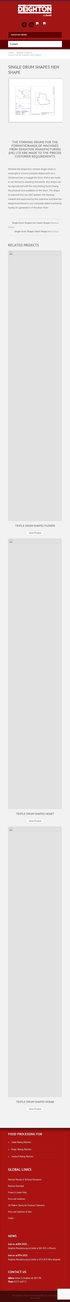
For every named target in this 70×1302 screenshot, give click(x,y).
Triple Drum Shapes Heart (35, 813)
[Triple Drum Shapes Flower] (55, 345)
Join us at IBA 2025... (18, 1244)
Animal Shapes (24, 53)
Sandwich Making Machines (22, 1156)
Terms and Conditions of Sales (20, 1211)
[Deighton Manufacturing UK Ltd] (35, 17)
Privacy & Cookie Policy (17, 1192)
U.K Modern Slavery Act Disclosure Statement (26, 1205)
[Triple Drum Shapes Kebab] (55, 921)
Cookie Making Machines (21, 1142)
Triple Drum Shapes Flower (35, 525)
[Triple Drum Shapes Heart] (55, 633)
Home (11, 53)
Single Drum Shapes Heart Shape (36, 231)
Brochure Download (16, 1186)
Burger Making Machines (21, 1149)
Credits (11, 1218)
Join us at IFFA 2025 (17, 1255)
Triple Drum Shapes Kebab (35, 1102)
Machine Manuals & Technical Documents (24, 1179)
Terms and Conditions (16, 1198)
